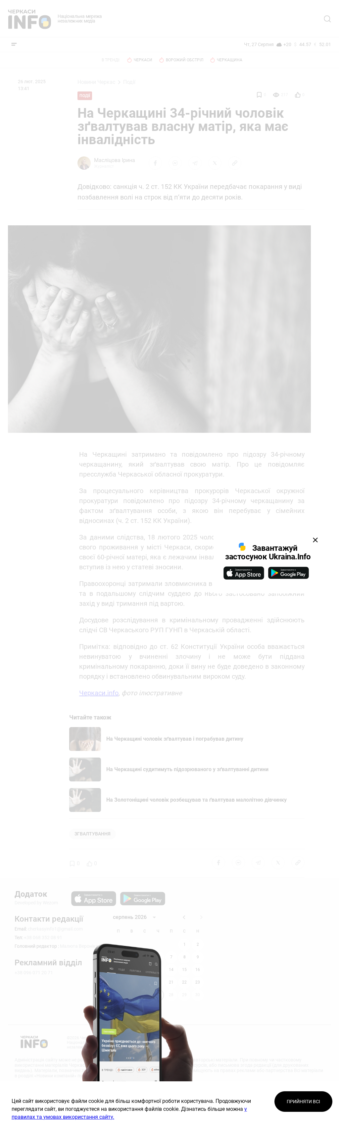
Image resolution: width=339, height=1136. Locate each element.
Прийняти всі (303, 1101)
